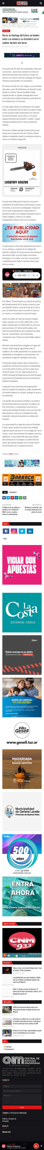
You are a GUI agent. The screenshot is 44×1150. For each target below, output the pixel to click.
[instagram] (14, 531)
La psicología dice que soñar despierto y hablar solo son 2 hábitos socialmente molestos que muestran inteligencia (27, 979)
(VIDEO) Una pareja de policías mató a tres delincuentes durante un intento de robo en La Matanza (26, 1009)
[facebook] (6, 531)
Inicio (4, 24)
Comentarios (10, 1049)
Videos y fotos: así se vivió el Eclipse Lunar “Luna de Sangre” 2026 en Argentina (27, 969)
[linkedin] (30, 531)
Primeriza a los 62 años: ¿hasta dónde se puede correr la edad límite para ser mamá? (27, 1031)
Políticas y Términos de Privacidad (9, 1119)
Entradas (8, 1046)
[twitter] (22, 531)
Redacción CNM (9, 46)
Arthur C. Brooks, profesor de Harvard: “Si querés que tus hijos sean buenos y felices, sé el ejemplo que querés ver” (27, 991)
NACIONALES (13, 24)
